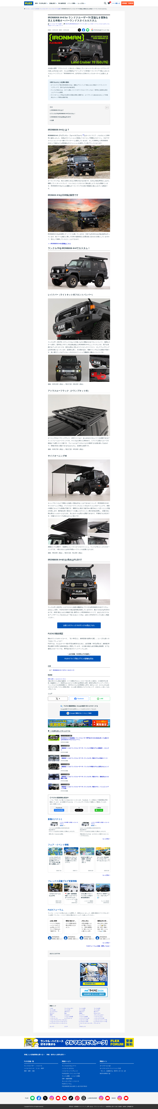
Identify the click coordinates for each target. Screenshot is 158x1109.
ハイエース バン (54, 1018)
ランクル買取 (66, 1076)
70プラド (52, 1013)
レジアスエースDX (83, 1021)
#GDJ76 (67, 24)
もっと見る (81, 3)
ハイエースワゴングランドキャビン (58, 1020)
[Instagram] (51, 1098)
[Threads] (83, 1098)
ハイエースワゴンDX (99, 1018)
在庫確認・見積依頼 (127, 3)
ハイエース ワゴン (98, 1016)
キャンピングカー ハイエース (70, 1081)
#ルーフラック (53, 25)
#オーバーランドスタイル (97, 24)
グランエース (97, 1023)
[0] (109, 3)
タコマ (66, 1026)
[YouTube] (58, 1098)
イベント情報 (71, 3)
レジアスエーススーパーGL (100, 1021)
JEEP (51, 1015)
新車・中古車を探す (41, 3)
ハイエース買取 (75, 1076)
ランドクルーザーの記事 (55, 24)
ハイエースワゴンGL (84, 1018)
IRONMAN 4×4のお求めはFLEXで (61, 117)
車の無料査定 (62, 3)
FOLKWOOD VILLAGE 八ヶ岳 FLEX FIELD (74, 1086)
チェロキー (67, 1015)
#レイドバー (60, 25)
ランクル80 (52, 1010)
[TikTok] (71, 1098)
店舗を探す (52, 3)
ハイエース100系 (83, 1016)
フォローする (79, 810)
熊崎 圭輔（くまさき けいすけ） (57, 679)
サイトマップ (82, 1106)
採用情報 (76, 1106)
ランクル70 (67, 1010)
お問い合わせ (90, 1106)
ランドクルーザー (68, 1008)
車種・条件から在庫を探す (55, 1054)
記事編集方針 (130, 1106)
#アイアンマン (81, 24)
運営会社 (71, 1106)
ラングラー (82, 1015)
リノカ (38, 1068)
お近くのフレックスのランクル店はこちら (79, 625)
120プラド (81, 1011)
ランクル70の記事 (65, 745)
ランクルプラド (53, 1011)
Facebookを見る (59, 810)
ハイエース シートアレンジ (70, 1071)
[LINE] (32, 1098)
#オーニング (88, 24)
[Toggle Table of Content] (106, 107)
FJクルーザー (97, 1013)
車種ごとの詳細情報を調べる (33, 1054)
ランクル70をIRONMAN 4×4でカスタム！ (63, 113)
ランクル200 (82, 1008)
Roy (65, 1013)
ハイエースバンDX (83, 1020)
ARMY (80, 1013)
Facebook (80, 698)
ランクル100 (97, 1008)
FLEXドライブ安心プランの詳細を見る (79, 659)
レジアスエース (68, 1018)
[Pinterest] (77, 1098)
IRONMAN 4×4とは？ (57, 110)
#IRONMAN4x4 (73, 24)
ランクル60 (82, 1010)
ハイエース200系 (68, 1016)
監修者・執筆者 (122, 1106)
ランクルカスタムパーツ (69, 1066)
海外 (25, 1071)
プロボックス (82, 1026)
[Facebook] (39, 1098)
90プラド (96, 1011)
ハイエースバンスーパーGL (100, 1020)
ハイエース (52, 1016)
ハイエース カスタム (68, 1068)
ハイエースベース (29, 1068)
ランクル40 (97, 1010)
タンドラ (52, 1026)
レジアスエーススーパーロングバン (58, 1023)
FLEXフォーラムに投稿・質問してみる (97, 946)
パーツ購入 (115, 3)
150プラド (67, 1011)
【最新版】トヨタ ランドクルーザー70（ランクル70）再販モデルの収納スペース (84, 758)
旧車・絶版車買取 (67, 1078)
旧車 (29, 1071)
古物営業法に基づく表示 (112, 1106)
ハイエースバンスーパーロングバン (58, 1021)
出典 (52, 120)
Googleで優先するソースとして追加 (80, 713)
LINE (101, 698)
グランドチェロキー (99, 1015)
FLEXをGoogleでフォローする (101, 30)
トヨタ (51, 1008)
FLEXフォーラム (67, 1083)
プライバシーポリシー (99, 1106)
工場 (33, 1071)
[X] (45, 1098)
